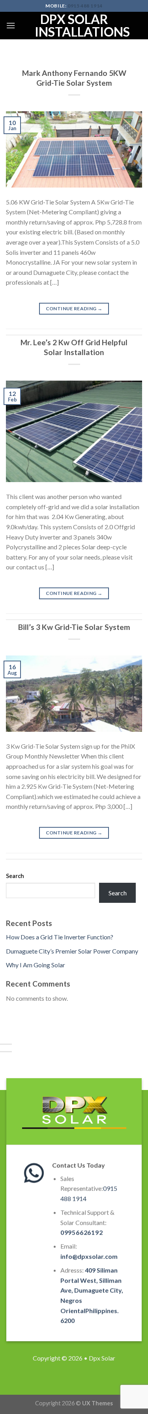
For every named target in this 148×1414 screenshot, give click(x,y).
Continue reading (74, 308)
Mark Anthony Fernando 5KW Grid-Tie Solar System (74, 77)
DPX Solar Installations (74, 25)
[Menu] (10, 25)
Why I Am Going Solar (35, 964)
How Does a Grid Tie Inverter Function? (59, 937)
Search (15, 876)
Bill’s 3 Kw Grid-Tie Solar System (74, 627)
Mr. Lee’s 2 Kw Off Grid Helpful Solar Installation (74, 347)
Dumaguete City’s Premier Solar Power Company (72, 951)
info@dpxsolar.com (88, 1256)
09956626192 (81, 1232)
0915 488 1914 (85, 6)
